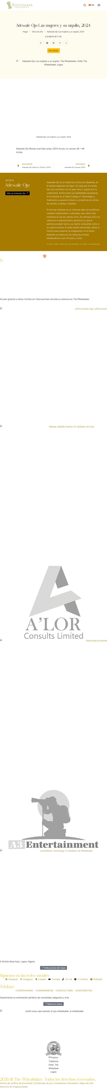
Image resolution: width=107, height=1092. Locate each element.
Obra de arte (37, 32)
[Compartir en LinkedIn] (53, 43)
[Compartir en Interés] (60, 43)
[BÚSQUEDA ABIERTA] (84, 5)
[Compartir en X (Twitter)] (47, 43)
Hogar (25, 32)
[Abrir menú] (98, 5)
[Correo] (66, 43)
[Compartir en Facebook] (41, 43)
